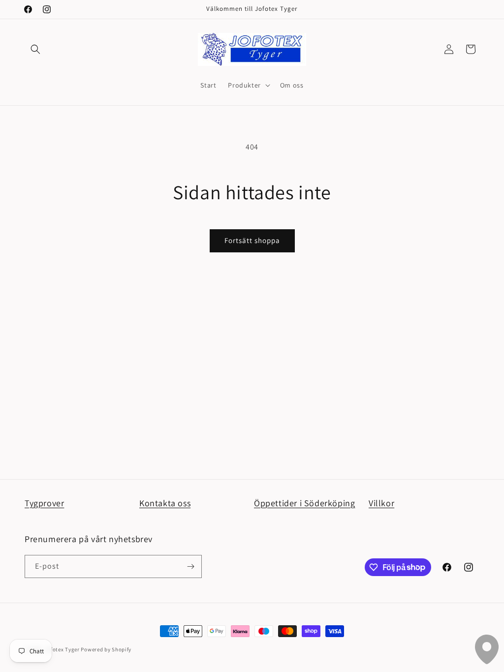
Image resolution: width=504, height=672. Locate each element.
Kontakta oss (164, 503)
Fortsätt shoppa (252, 240)
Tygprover (44, 503)
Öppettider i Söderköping (304, 503)
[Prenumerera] (190, 566)
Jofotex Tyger (62, 649)
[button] (35, 49)
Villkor (381, 503)
